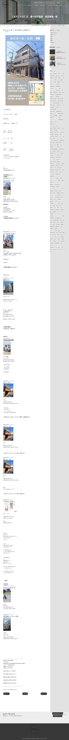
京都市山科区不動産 (53, 109)
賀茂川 (58, 234)
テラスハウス (61, 228)
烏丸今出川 (54, 234)
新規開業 (51, 153)
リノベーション (52, 90)
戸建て (51, 115)
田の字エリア (52, 245)
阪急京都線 (56, 134)
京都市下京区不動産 (60, 98)
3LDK (57, 153)
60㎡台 (58, 211)
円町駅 (54, 222)
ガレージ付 (55, 180)
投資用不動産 (52, 176)
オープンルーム (57, 245)
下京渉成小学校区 (57, 174)
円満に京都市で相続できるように (9, 674)
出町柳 (51, 130)
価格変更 (58, 82)
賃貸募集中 (60, 115)
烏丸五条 (58, 238)
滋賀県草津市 (57, 226)
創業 (60, 169)
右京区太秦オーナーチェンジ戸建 (10, 616)
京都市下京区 (58, 90)
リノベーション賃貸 (60, 188)
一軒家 (56, 230)
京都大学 (63, 128)
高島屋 (61, 178)
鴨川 (50, 151)
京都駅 (56, 77)
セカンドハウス (57, 176)
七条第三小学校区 (58, 157)
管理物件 (61, 79)
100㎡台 (58, 241)
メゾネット (51, 230)
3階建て (54, 205)
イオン (56, 203)
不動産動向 (51, 77)
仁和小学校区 (52, 165)
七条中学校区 (52, 157)
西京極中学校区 (52, 186)
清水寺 (58, 222)
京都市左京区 (57, 96)
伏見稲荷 (61, 222)
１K (61, 174)
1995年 (4, 155)
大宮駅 (60, 134)
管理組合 (51, 199)
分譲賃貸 (62, 209)
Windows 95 (12, 156)
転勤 (12, 689)
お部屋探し (51, 121)
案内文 (61, 205)
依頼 (53, 249)
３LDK (55, 113)
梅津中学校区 (57, 209)
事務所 (55, 79)
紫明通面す (54, 211)
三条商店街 (51, 155)
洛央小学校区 (52, 107)
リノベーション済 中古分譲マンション (56, 159)
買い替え (15, 689)
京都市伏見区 (52, 247)
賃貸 (50, 82)
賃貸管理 (51, 117)
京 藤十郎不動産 (56, 197)
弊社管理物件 (55, 115)
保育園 (63, 169)
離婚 (11, 689)
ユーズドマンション (62, 130)
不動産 (62, 197)
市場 (54, 144)
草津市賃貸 (63, 241)
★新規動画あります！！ (8, 175)
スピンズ (57, 138)
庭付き (51, 180)
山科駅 (59, 117)
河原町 (54, 138)
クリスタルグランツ (53, 188)
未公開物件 (51, 243)
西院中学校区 (52, 169)
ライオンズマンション (53, 119)
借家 (63, 220)
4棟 (61, 207)
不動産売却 (55, 73)
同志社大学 (59, 128)
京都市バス (59, 73)
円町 (61, 155)
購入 (50, 241)
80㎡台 (56, 213)
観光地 (54, 224)
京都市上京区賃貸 (62, 232)
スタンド (60, 136)
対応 (61, 249)
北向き (51, 220)
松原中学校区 (52, 94)
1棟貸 (57, 205)
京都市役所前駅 (61, 140)
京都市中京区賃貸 (56, 220)
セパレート (59, 121)
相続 (9, 689)
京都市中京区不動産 (53, 100)
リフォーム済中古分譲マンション (59, 195)
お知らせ (62, 82)
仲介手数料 (54, 82)
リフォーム (63, 161)
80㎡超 (55, 167)
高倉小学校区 (63, 132)
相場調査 (51, 132)
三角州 (62, 234)
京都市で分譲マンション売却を (9, 671)
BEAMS (61, 138)
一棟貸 (63, 77)
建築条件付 (51, 228)
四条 (50, 138)
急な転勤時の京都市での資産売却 (9, 680)
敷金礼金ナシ (52, 96)
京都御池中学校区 (58, 111)
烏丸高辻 (51, 238)
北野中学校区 (57, 165)
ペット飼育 (51, 174)
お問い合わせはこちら (50, 2)
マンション (59, 201)
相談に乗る (57, 75)
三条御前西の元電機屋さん (9, 501)
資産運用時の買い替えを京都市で (9, 683)
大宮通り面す (52, 163)
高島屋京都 (58, 192)
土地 (61, 226)
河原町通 (51, 167)
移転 (54, 153)
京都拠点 (59, 77)
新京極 (56, 136)
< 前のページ (6, 693)
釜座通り (62, 180)
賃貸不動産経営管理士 (58, 94)
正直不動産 (51, 134)
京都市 (51, 73)
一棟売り (58, 207)
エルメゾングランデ (9, 587)
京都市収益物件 (57, 243)
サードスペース (52, 178)
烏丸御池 (51, 113)
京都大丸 (57, 178)
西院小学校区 (60, 167)
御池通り (51, 182)
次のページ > (43, 693)
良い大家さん (58, 84)
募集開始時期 (52, 226)
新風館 (58, 144)
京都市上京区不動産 (53, 128)
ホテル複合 (51, 88)
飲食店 (55, 238)
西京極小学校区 (57, 184)
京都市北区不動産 (60, 119)
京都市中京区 (55, 92)
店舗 (58, 79)
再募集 (51, 92)
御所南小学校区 (52, 111)
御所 (50, 234)
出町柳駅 (54, 151)
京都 (50, 211)
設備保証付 (63, 163)
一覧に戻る (25, 693)
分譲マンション (5, 689)
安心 (56, 249)
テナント (51, 79)
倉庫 (62, 203)
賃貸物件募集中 (58, 86)
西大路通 (57, 186)
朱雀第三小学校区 (61, 92)
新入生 (56, 121)
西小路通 (56, 169)
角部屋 (62, 165)
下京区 (62, 90)
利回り (62, 243)
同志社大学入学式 (56, 132)
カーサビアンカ (8, 234)
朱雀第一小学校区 (52, 192)
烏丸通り (60, 190)
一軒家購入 (54, 241)
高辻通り (62, 192)
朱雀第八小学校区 (58, 142)
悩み (50, 251)
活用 (50, 249)
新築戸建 (56, 228)
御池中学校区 (56, 140)
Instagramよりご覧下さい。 (9, 328)
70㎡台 (62, 211)
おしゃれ (51, 195)
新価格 (59, 180)
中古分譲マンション (53, 123)
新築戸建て (62, 75)
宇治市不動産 (55, 130)
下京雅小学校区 (57, 163)
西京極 (59, 230)
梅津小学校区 (52, 209)
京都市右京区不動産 (60, 100)
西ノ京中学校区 (52, 142)
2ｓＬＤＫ (55, 117)
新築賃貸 (62, 224)
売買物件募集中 (52, 86)
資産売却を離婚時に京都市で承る (9, 677)
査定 (56, 247)
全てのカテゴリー (54, 32)
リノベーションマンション (58, 182)
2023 (58, 236)
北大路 (57, 232)
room (55, 155)
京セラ (64, 201)
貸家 (60, 220)
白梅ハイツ (5, 382)
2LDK (61, 151)
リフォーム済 (59, 109)
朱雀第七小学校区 (52, 105)
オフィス (56, 88)
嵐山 (50, 224)
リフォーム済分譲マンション (58, 146)
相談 (58, 249)
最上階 (51, 161)
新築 (63, 73)
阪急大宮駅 (57, 224)
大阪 (54, 207)
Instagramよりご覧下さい (7, 522)
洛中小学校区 (62, 153)
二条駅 (51, 222)
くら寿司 (51, 140)
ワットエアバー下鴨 (53, 236)
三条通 (61, 144)
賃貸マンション (52, 84)
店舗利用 (56, 190)
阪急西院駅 (62, 236)
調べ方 (55, 199)
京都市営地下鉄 (52, 75)
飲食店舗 (62, 238)
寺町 (63, 136)
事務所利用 (51, 190)
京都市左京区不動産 (53, 98)
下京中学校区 (52, 136)
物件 (62, 247)
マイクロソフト (6, 156)
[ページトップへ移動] (65, 715)
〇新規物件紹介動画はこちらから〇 (11, 218)
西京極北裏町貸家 (8, 340)
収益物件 (51, 207)
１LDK (63, 105)
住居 (50, 205)
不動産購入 (51, 213)
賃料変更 (51, 201)
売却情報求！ (59, 199)
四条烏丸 (51, 144)
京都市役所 (58, 161)
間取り (59, 247)
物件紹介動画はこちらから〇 (10, 267)
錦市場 (54, 161)
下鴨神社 (58, 151)
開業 (58, 155)
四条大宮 (51, 197)
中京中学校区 (57, 107)
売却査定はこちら (59, 2)
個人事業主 (51, 203)
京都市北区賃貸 (52, 232)
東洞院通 (51, 146)
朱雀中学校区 (59, 105)
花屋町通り (51, 184)
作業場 (59, 203)
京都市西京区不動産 (60, 113)
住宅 (64, 249)
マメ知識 (55, 201)
